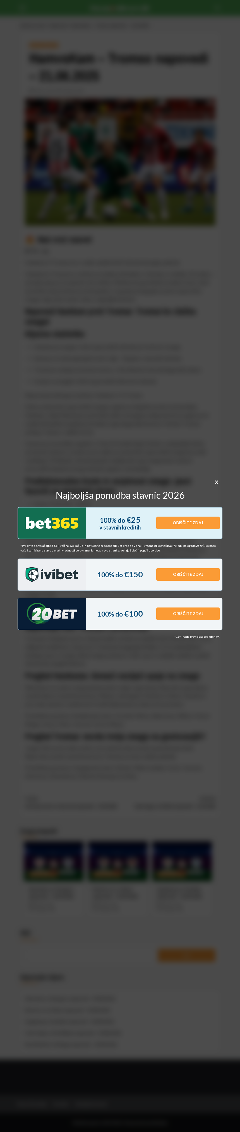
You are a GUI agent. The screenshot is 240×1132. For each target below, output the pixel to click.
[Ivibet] (52, 574)
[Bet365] (52, 523)
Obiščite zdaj (188, 522)
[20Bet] (52, 614)
